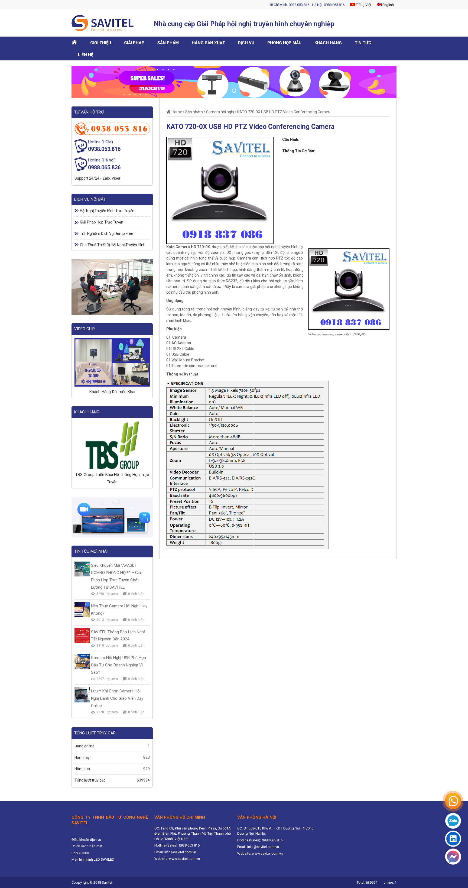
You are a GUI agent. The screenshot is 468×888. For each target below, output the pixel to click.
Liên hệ (85, 54)
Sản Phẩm (168, 42)
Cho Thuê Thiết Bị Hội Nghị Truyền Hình (112, 245)
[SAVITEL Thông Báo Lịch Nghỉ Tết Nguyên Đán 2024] (82, 635)
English (388, 5)
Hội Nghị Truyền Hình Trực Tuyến (107, 211)
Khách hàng (328, 42)
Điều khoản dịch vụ (86, 840)
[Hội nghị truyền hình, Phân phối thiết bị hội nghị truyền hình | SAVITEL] (105, 23)
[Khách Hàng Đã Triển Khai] (112, 362)
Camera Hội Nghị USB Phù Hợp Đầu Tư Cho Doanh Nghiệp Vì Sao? (118, 665)
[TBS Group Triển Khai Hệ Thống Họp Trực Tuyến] (112, 445)
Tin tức (363, 42)
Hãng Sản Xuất (208, 42)
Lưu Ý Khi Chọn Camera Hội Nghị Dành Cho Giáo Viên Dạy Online (117, 698)
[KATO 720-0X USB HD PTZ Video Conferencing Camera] (220, 190)
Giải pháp (134, 42)
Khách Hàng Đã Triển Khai (112, 391)
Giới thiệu (100, 42)
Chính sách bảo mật (87, 846)
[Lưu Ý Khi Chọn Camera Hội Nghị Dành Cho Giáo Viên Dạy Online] (82, 694)
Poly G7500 (80, 853)
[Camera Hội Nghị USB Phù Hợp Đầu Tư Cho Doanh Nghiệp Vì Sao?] (82, 661)
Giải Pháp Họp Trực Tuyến (101, 222)
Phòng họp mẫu (284, 42)
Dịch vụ (246, 42)
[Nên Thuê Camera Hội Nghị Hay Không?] (82, 609)
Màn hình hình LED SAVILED (93, 859)
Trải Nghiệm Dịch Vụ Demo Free (106, 233)
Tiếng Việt (363, 5)
